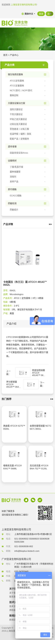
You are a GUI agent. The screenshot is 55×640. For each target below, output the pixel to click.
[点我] (51, 13)
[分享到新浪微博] (40, 500)
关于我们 (13, 593)
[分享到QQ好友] (26, 500)
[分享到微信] (33, 500)
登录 (41, 14)
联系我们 (13, 596)
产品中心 (14, 55)
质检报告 (13, 610)
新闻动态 (13, 619)
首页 (5, 55)
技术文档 (13, 606)
